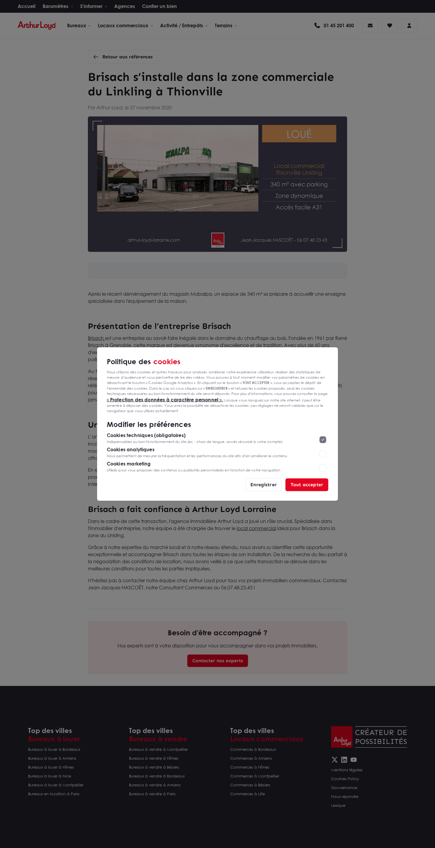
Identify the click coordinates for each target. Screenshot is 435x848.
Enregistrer (263, 484)
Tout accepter (307, 484)
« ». (165, 399)
